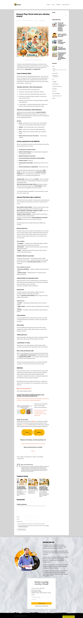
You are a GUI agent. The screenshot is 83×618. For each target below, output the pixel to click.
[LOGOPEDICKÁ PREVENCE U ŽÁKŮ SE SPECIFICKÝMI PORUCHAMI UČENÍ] (44, 482)
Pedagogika (54, 81)
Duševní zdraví (55, 73)
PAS (53, 79)
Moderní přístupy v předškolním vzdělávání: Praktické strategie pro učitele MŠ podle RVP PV (62, 56)
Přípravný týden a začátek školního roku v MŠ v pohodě (33, 488)
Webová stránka (20, 521)
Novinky (53, 98)
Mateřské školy (55, 75)
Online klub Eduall (65, 4)
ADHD (53, 66)
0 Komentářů (42, 20)
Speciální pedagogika (56, 93)
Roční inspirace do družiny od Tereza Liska (60, 70)
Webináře (48, 4)
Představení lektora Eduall (57, 86)
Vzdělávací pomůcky (21, 458)
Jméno (18, 517)
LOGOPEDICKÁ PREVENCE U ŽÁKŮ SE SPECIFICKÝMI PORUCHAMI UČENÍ (44, 488)
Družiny (53, 68)
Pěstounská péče (55, 84)
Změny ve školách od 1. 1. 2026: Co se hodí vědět (62, 35)
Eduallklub (24, 424)
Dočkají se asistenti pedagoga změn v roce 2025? (61, 41)
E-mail (18, 519)
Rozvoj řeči (54, 91)
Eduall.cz (34, 421)
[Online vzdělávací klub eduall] (17, 4)
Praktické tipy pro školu (28, 456)
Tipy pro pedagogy (40, 456)
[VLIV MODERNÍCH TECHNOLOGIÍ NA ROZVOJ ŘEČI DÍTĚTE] (22, 482)
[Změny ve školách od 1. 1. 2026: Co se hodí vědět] (54, 35)
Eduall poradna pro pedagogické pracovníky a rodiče (33, 443)
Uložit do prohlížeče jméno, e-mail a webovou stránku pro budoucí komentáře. (31, 523)
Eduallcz (33, 450)
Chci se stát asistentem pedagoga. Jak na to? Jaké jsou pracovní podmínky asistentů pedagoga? (62, 26)
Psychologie (54, 88)
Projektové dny (56, 76)
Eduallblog (21, 456)
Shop (53, 4)
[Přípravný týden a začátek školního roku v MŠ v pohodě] (33, 482)
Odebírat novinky (41, 603)
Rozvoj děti (34, 456)
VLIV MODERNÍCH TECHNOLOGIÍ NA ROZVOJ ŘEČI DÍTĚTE (22, 488)
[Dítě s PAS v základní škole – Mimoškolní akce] (54, 48)
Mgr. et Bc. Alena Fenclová (28, 20)
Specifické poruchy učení (56, 95)
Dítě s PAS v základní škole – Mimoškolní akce (62, 48)
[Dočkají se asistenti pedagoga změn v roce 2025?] (54, 41)
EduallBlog (58, 4)
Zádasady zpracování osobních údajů (41, 605)
